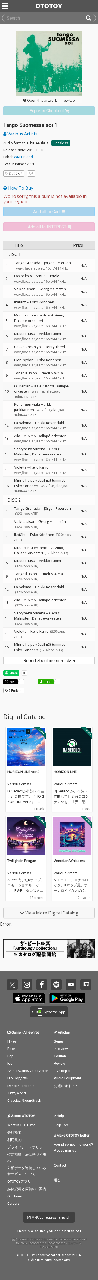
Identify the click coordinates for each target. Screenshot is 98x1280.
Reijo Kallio (39, 467)
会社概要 (14, 1132)
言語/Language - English (50, 1217)
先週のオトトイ (66, 1086)
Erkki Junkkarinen (33, 407)
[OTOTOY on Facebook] (41, 984)
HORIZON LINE (65, 771)
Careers (13, 1203)
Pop (10, 1056)
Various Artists (22, 134)
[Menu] (5, 6)
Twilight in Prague (21, 860)
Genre (16, 1032)
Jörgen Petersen (57, 262)
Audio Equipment (67, 1078)
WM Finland (23, 156)
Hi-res (12, 1041)
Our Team (14, 1196)
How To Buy (20, 188)
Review (59, 1063)
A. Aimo (57, 315)
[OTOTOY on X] (12, 984)
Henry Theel (55, 346)
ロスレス (15, 173)
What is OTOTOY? (21, 1125)
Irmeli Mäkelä (52, 372)
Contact (60, 1165)
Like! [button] (47, 682)
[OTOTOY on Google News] (85, 984)
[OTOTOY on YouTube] (71, 984)
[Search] (91, 18)
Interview (61, 1049)
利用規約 (14, 1140)
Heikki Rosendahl (49, 422)
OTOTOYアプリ (19, 1181)
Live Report (63, 1071)
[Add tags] (31, 173)
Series (59, 1041)
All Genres (31, 1032)
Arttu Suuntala (47, 275)
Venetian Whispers (69, 860)
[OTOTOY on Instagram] (27, 984)
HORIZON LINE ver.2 (23, 771)
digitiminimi (42, 1260)
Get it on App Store (29, 998)
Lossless (61, 142)
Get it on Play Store (67, 998)
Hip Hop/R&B (18, 1078)
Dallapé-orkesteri (28, 320)
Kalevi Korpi (44, 386)
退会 (57, 1180)
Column (60, 1056)
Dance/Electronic (20, 1086)
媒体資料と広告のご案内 (26, 1189)
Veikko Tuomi (50, 333)
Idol (10, 1063)
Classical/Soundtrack (24, 1100)
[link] (49, 111)
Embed (16, 690)
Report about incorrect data (49, 660)
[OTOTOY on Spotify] (56, 984)
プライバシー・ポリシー (26, 1147)
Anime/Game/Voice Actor (27, 1071)
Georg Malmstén (52, 288)
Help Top (61, 1125)
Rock (11, 1049)
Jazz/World (16, 1093)
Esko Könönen (42, 302)
